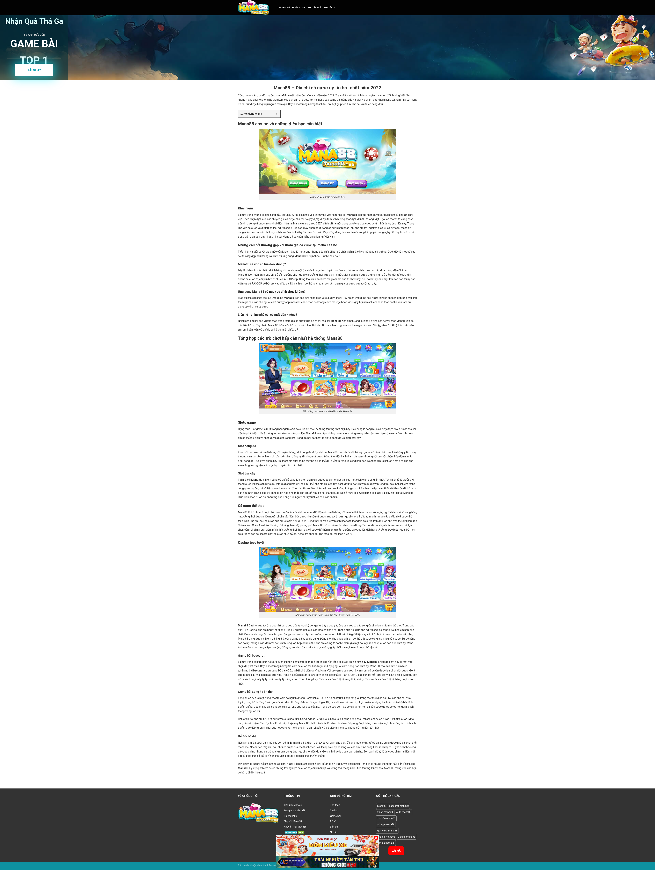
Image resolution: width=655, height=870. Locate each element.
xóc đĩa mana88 (386, 818)
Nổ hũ (333, 832)
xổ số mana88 (385, 812)
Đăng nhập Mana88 (294, 810)
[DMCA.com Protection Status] (294, 832)
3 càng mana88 (406, 836)
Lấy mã (396, 850)
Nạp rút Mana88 (293, 821)
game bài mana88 (387, 830)
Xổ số (333, 821)
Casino (334, 810)
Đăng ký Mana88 (293, 805)
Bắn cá (334, 826)
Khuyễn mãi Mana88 (295, 826)
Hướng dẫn (298, 7)
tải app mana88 (386, 824)
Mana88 (381, 806)
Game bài (335, 816)
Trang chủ (283, 7)
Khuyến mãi (315, 7)
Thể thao (335, 805)
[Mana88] (255, 7)
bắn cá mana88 (386, 843)
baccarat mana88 (399, 806)
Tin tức (328, 7)
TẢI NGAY (34, 70)
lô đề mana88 (403, 812)
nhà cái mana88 (386, 836)
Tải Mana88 (290, 816)
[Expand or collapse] (276, 114)
